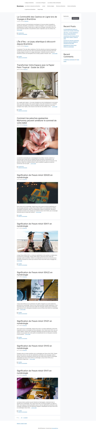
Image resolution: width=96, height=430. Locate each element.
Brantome (20, 6)
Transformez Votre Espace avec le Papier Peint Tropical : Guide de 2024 (35, 66)
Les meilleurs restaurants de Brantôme (32, 6)
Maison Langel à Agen (22, 423)
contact (43, 6)
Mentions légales (50, 6)
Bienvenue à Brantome (60, 6)
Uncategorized (21, 166)
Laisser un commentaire (22, 34)
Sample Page (40, 9)
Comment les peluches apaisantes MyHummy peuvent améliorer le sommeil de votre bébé (36, 120)
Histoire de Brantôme (71, 6)
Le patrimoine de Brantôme (30, 9)
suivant (25, 417)
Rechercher (66, 16)
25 (22, 417)
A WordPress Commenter (69, 59)
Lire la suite (19, 30)
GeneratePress (55, 428)
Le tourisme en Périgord (40, 2)
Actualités (20, 56)
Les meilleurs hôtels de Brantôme (54, 2)
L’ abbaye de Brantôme (29, 2)
